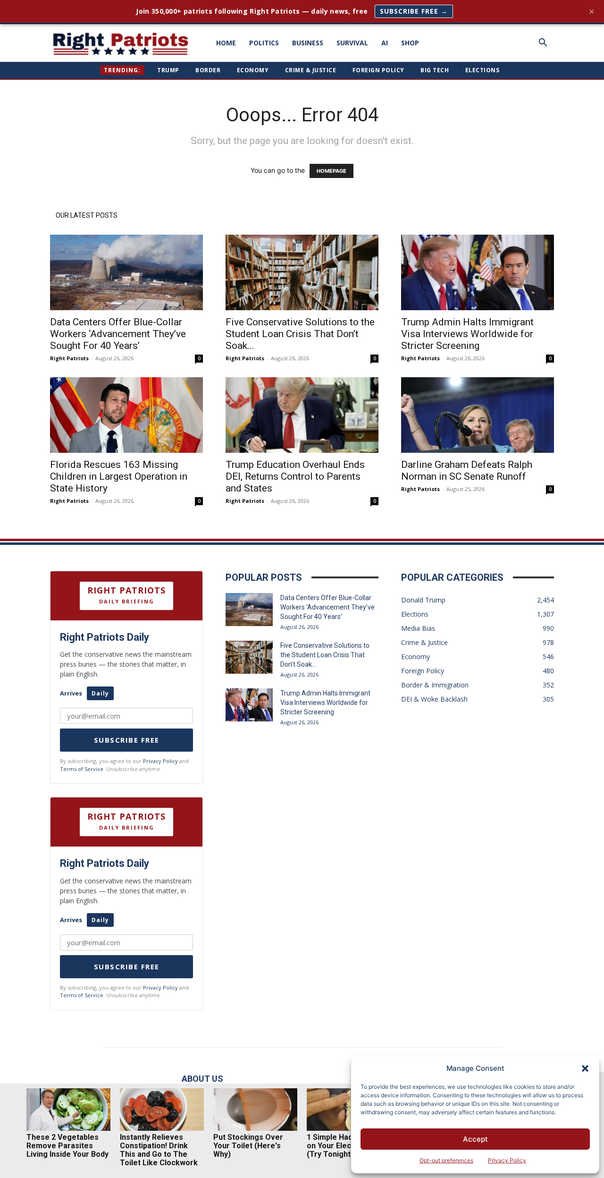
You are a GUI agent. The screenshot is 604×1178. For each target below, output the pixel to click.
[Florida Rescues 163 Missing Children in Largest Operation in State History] (126, 415)
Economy (253, 70)
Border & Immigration (435, 684)
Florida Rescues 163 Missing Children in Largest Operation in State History (118, 476)
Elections (482, 70)
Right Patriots (69, 358)
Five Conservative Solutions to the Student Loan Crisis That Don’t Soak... (300, 333)
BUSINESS (307, 42)
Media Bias (418, 628)
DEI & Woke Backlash (434, 699)
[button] (585, 1068)
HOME (226, 42)
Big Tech (434, 70)
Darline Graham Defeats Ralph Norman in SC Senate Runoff (466, 470)
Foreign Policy (378, 70)
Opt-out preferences (446, 1160)
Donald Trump (423, 599)
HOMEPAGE (331, 171)
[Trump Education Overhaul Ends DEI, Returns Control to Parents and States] (302, 415)
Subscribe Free (126, 740)
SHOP (410, 42)
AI (384, 42)
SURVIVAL (352, 42)
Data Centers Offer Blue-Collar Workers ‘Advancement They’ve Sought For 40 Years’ (118, 333)
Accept (475, 1139)
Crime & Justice (310, 70)
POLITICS (264, 42)
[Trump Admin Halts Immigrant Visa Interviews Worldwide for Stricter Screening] (477, 272)
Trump (168, 70)
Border (207, 70)
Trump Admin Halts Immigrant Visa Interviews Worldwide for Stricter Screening (467, 333)
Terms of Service (81, 768)
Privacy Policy (507, 1160)
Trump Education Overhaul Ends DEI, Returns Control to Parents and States (295, 476)
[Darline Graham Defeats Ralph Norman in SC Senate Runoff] (477, 415)
